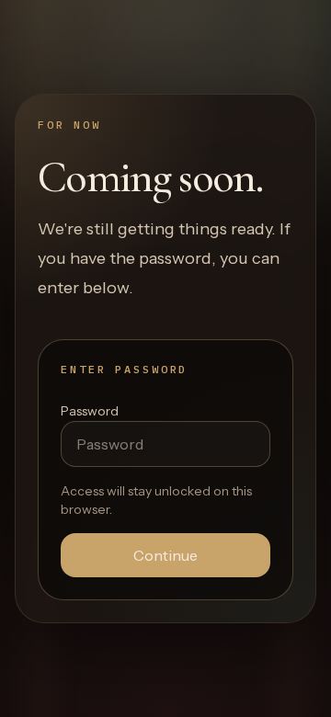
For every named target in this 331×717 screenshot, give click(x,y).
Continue (165, 555)
